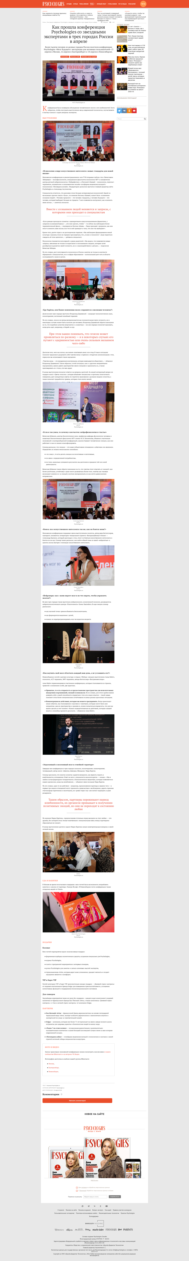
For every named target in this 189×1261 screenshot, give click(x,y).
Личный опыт (101, 4)
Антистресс (65, 57)
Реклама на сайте (71, 1210)
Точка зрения (83, 4)
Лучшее (69, 4)
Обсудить (105, 22)
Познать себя (75, 57)
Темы (92, 4)
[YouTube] (106, 1206)
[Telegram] (88, 1206)
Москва (51, 1064)
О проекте (61, 1210)
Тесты (143, 4)
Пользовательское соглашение (64, 1213)
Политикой (83, 1190)
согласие (84, 1187)
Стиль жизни (112, 4)
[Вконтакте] (94, 1206)
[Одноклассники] (100, 1206)
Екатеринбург (54, 1068)
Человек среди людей (89, 57)
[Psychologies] (53, 4)
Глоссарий (131, 4)
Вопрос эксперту (97, 1210)
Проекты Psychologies (128, 1213)
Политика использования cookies (86, 1213)
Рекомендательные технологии (109, 1213)
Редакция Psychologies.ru (53, 1085)
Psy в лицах (122, 4)
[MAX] (82, 1206)
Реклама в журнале (84, 1210)
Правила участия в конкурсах (122, 1210)
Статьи (75, 4)
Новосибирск (53, 1071)
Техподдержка (93, 1216)
